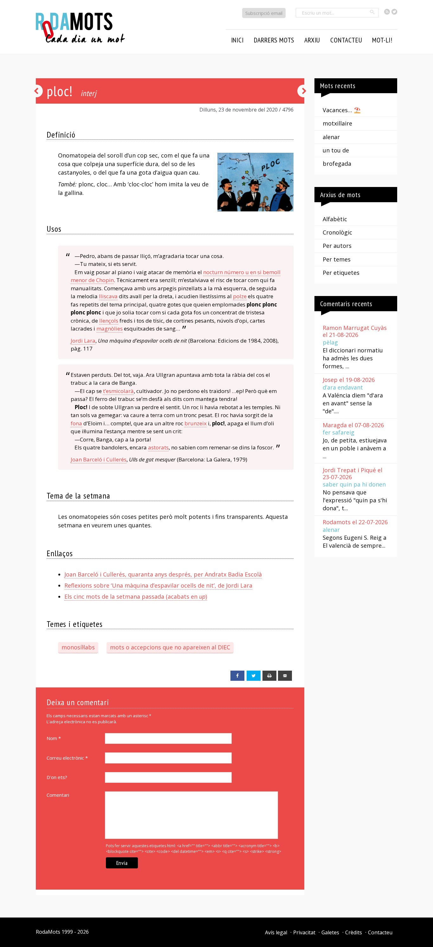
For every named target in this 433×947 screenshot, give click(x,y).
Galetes (330, 932)
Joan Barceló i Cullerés (98, 459)
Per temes (337, 259)
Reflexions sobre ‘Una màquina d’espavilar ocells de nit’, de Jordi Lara (158, 585)
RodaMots (48, 931)
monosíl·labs (78, 647)
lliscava (108, 296)
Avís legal (276, 932)
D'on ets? (57, 777)
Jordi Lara (83, 340)
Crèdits (353, 932)
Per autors (337, 245)
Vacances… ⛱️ (342, 110)
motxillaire (337, 123)
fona (76, 423)
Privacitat (304, 932)
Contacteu (380, 932)
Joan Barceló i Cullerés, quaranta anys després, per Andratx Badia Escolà (163, 574)
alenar (331, 137)
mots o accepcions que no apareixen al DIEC (170, 647)
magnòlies (109, 328)
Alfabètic (335, 219)
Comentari (58, 795)
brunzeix (195, 423)
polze (240, 296)
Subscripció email (263, 13)
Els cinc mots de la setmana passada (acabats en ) (135, 596)
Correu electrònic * (67, 758)
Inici (237, 39)
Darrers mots (274, 39)
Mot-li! (382, 39)
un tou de (336, 150)
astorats (158, 447)
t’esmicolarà (118, 391)
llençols (108, 320)
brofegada (337, 163)
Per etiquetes (341, 272)
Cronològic (337, 232)
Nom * (54, 738)
